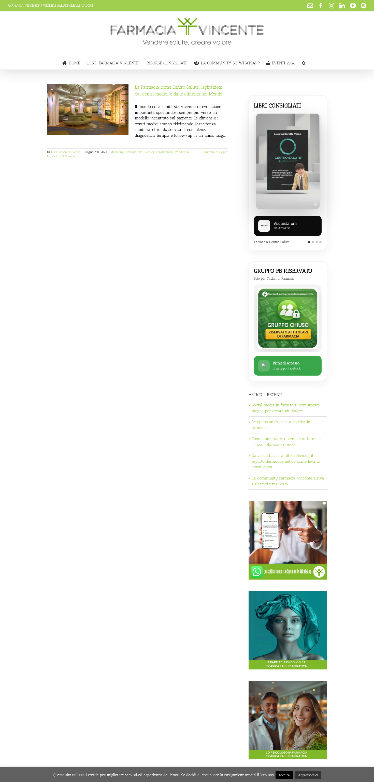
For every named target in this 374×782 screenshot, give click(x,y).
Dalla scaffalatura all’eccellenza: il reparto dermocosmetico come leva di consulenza (286, 461)
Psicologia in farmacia (158, 152)
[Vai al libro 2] (313, 242)
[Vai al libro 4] (320, 242)
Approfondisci (308, 775)
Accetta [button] (284, 775)
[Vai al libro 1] (309, 242)
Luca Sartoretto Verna (65, 152)
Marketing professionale (126, 152)
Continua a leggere (215, 152)
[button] (304, 63)
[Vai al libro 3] (316, 242)
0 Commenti (70, 156)
